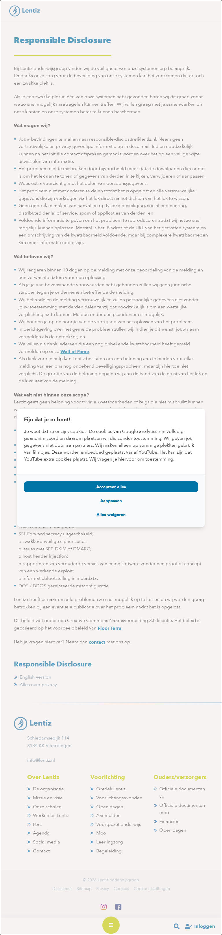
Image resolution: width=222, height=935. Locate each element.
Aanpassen (111, 500)
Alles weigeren (111, 514)
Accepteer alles (111, 487)
